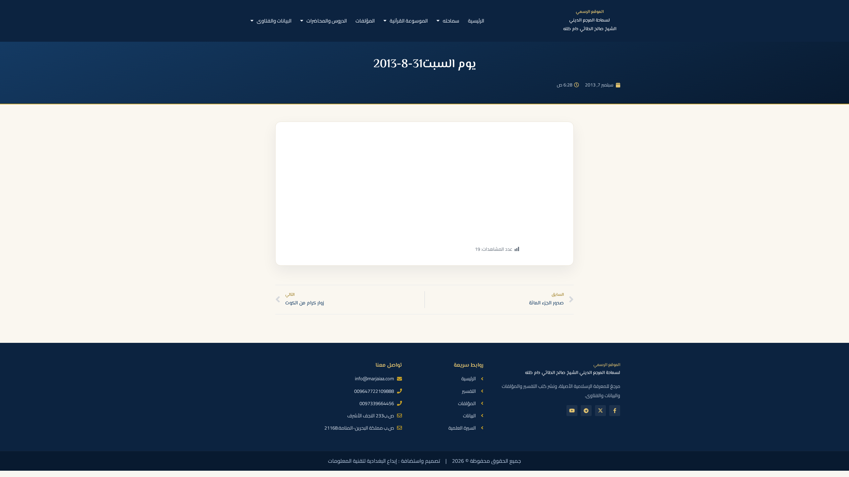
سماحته (451, 21)
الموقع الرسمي (590, 12)
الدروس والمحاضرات (326, 21)
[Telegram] (586, 410)
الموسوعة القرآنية (409, 21)
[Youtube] (571, 410)
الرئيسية (476, 21)
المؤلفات (365, 21)
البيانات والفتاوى (274, 21)
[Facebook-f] (614, 410)
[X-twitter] (600, 410)
